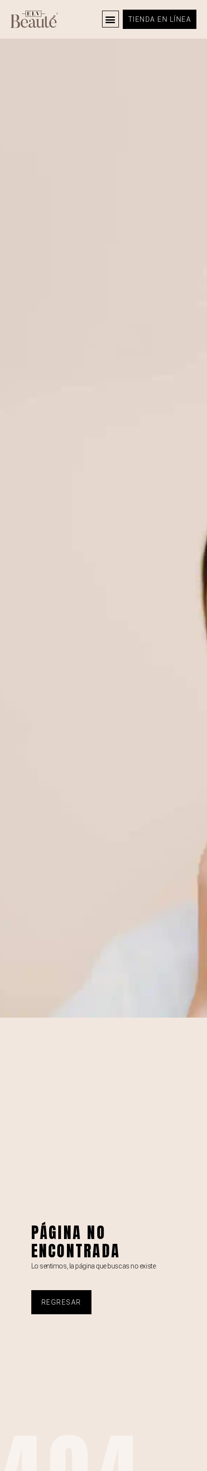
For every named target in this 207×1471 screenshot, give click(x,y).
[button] (110, 19)
